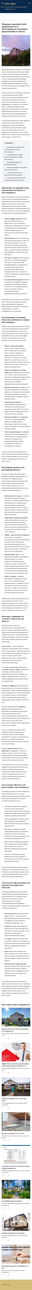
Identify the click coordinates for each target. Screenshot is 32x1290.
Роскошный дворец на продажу (12, 1201)
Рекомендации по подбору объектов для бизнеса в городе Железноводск (13, 157)
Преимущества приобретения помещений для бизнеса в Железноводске (14, 149)
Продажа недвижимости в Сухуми (13, 1133)
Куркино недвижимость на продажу (13, 1233)
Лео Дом (10, 3)
